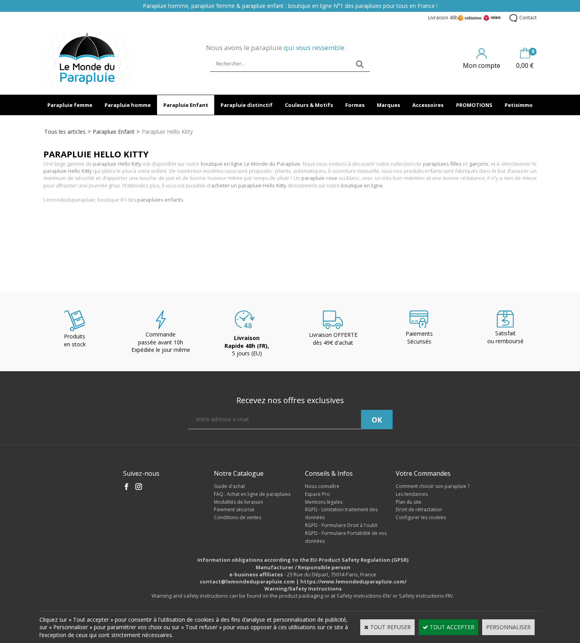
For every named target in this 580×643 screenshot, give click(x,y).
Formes (355, 104)
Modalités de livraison (238, 502)
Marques (388, 104)
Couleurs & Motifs (309, 104)
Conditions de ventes (237, 517)
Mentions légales (323, 502)
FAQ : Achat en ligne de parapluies (252, 494)
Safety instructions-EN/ (364, 595)
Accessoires (427, 104)
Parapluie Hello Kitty (167, 131)
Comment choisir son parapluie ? (433, 486)
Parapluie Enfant (185, 104)
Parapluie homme (128, 104)
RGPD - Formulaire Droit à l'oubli (341, 525)
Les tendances (412, 494)
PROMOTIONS (474, 104)
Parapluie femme (69, 104)
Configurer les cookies (421, 517)
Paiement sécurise (234, 509)
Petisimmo (519, 104)
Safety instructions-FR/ (426, 595)
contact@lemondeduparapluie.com (247, 581)
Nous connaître (322, 486)
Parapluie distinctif (247, 104)
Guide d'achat (229, 486)
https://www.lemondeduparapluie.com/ (353, 581)
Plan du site (408, 502)
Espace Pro (317, 494)
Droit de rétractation (419, 509)
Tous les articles (65, 131)
